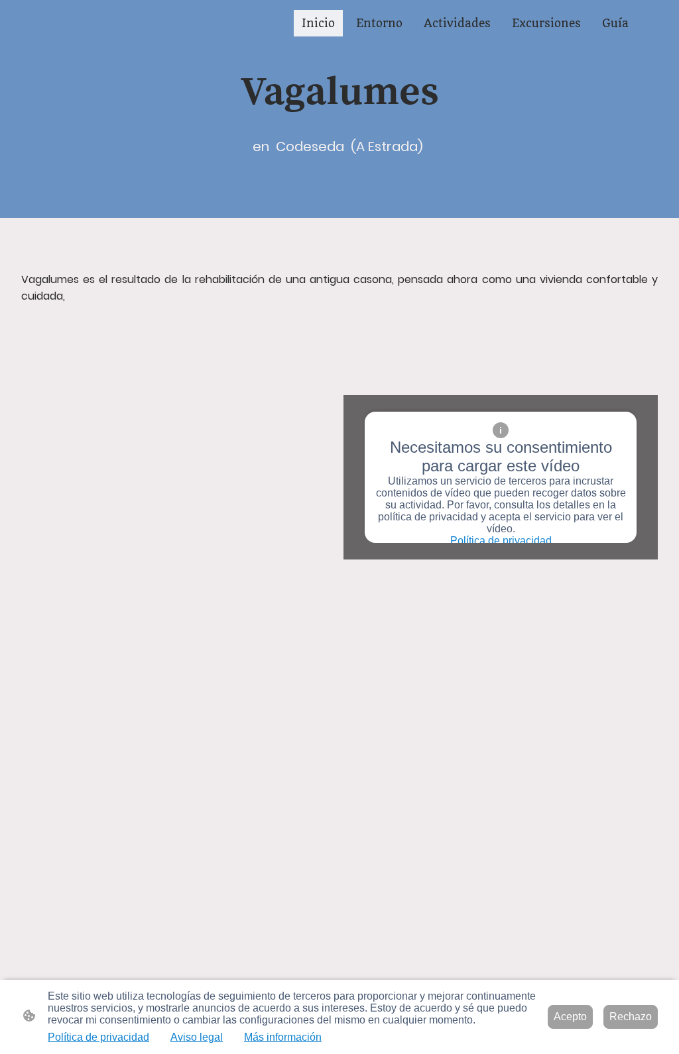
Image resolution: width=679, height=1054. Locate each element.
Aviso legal (196, 1037)
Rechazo (630, 1016)
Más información (283, 1037)
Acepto (570, 1016)
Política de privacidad (501, 540)
